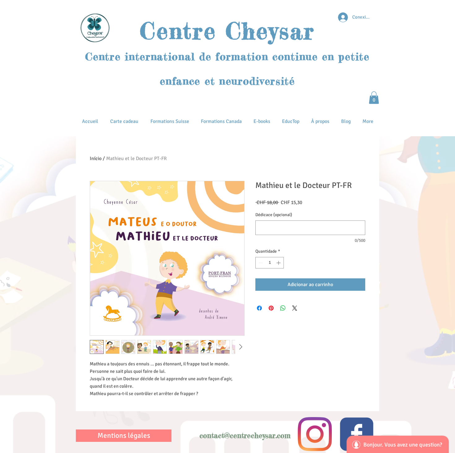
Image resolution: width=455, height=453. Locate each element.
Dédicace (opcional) (273, 214)
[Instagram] (315, 434)
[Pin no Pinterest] (271, 308)
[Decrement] (260, 262)
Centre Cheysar (227, 31)
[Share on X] (294, 308)
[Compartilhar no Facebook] (259, 308)
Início (96, 158)
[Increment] (279, 262)
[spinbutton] (269, 262)
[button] (374, 97)
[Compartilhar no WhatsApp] (283, 308)
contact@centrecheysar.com (245, 435)
